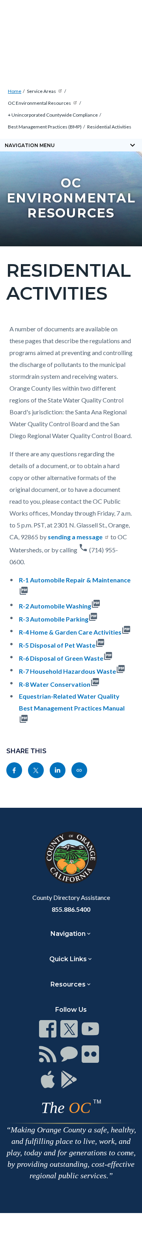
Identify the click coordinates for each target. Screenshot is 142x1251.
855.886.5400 (71, 909)
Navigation (68, 933)
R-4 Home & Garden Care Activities (70, 632)
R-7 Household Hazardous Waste (67, 671)
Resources (68, 984)
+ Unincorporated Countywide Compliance (53, 115)
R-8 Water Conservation (54, 684)
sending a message (75, 536)
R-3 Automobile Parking (53, 619)
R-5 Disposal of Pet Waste (57, 645)
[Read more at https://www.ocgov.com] (71, 857)
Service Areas (41, 91)
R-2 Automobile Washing (55, 606)
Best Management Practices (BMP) (45, 127)
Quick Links (68, 959)
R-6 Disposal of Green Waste (61, 658)
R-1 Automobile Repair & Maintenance (75, 580)
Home (14, 91)
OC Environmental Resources (39, 103)
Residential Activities (109, 127)
